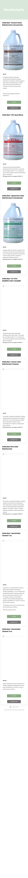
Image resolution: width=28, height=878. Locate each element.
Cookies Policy (21, 709)
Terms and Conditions (14, 709)
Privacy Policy (6, 709)
